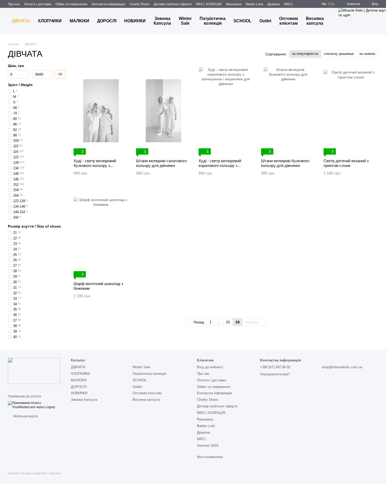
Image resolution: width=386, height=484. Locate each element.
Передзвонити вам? (275, 374)
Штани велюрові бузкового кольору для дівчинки (285, 163)
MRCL (288, 4)
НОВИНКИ (135, 21)
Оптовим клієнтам (288, 20)
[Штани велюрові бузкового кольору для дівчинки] (288, 111)
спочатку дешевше (339, 54)
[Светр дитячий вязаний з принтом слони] (351, 111)
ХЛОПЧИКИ (50, 21)
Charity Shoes (139, 4)
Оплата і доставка (37, 4)
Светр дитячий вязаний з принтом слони (346, 163)
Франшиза (234, 4)
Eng (331, 4)
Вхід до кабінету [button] (210, 367)
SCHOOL (242, 21)
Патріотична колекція (213, 20)
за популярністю (305, 54)
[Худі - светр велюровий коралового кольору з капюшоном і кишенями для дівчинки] (226, 111)
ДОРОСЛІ (106, 21)
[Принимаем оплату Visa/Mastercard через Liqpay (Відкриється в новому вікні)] (35, 405)
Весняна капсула (315, 20)
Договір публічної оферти (173, 4)
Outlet (265, 21)
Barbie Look (254, 4)
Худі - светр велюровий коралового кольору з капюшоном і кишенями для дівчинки (223, 168)
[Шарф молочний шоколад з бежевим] (101, 233)
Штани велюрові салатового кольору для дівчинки (161, 163)
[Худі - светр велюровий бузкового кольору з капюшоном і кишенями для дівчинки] (101, 111)
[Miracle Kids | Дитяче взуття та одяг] (34, 370)
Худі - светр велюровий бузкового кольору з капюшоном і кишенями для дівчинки (98, 168)
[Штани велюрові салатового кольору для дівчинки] (163, 111)
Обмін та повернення (71, 4)
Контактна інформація (108, 4)
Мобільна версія (25, 416)
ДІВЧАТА (21, 21)
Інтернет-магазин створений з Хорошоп (34, 473)
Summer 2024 (207, 446)
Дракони (273, 4)
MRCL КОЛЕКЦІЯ (209, 4)
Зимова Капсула (162, 20)
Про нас (14, 4)
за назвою (367, 54)
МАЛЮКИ (79, 21)
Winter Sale (185, 20)
